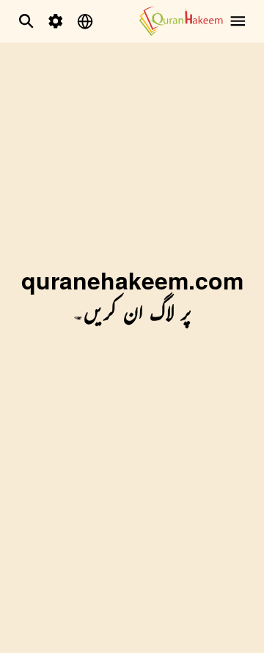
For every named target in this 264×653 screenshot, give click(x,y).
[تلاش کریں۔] (26, 21)
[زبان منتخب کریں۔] (85, 21)
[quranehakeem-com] (181, 21)
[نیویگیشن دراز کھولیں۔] (237, 21)
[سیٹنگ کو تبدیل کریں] (55, 21)
